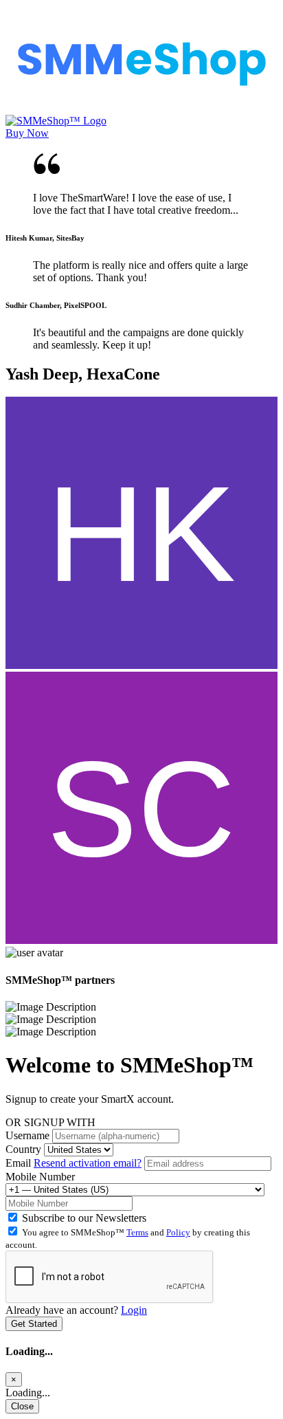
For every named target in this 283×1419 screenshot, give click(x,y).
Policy (178, 1232)
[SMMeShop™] (141, 108)
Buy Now (27, 133)
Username (27, 1135)
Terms (137, 1232)
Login (134, 1310)
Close (22, 1406)
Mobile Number (40, 1176)
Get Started (34, 1324)
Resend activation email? (88, 1163)
